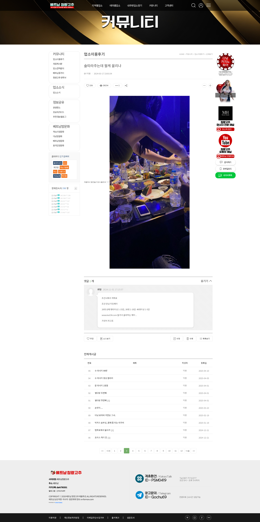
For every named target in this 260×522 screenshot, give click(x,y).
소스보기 (106, 338)
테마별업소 (115, 5)
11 (176, 451)
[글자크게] (210, 85)
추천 (92, 338)
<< (102, 451)
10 (169, 451)
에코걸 (56, 167)
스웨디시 (62, 171)
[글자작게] (204, 85)
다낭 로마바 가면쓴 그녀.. (105, 415)
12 (182, 451)
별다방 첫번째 (101, 400)
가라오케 (57, 176)
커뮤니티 (153, 5)
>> (194, 451)
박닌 (55, 171)
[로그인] (201, 5)
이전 (108, 451)
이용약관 (53, 517)
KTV (65, 163)
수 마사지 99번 (101, 370)
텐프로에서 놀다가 (102, 430)
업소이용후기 (199, 54)
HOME (181, 54)
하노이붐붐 (64, 167)
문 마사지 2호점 (101, 385)
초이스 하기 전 (101, 437)
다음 (188, 451)
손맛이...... (99, 407)
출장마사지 (58, 163)
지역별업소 (97, 5)
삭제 (191, 338)
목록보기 (206, 338)
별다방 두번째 (101, 392)
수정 (178, 338)
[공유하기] (126, 85)
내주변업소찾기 (134, 5)
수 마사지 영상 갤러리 (104, 378)
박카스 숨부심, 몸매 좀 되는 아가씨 (109, 422)
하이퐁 (64, 176)
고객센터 (169, 5)
